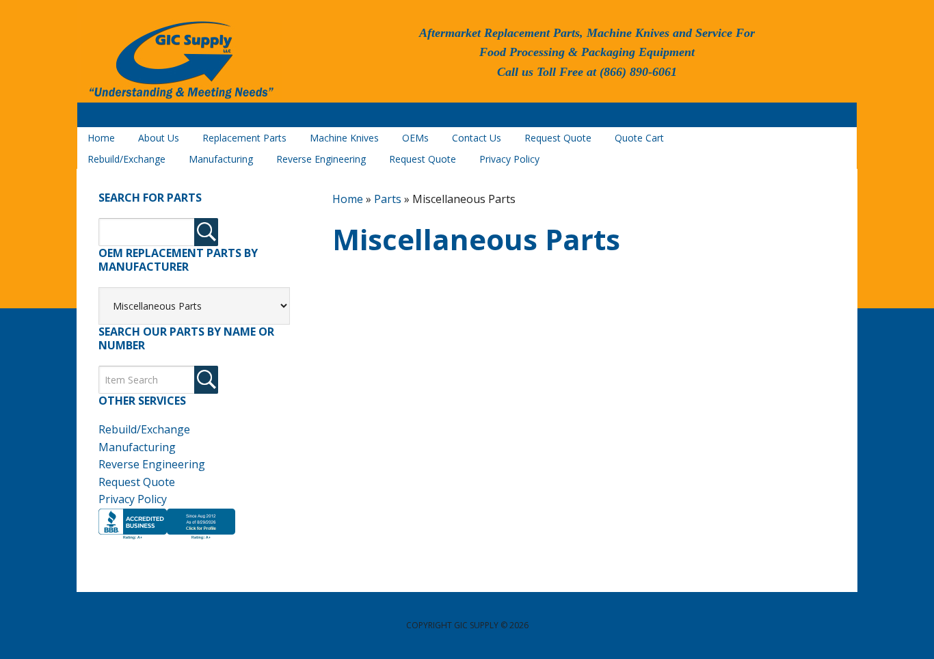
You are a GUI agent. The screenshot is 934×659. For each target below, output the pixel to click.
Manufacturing (137, 447)
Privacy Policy (132, 499)
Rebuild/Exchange (144, 429)
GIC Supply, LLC (179, 61)
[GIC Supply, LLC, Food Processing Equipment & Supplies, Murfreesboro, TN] (166, 539)
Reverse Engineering (151, 464)
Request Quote (136, 481)
